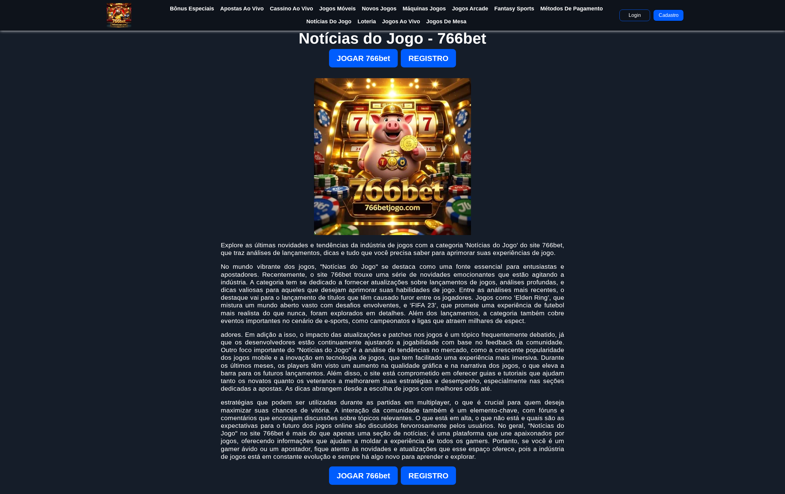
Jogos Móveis (337, 9)
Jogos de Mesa (446, 21)
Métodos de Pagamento (571, 9)
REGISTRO (428, 58)
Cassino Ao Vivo (291, 9)
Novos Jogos (379, 9)
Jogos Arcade (470, 9)
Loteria (367, 21)
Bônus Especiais (192, 9)
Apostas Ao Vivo (242, 9)
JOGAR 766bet (363, 58)
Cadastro (669, 15)
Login (635, 15)
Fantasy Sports (514, 9)
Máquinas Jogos (424, 9)
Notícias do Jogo (328, 21)
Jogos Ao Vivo (401, 21)
